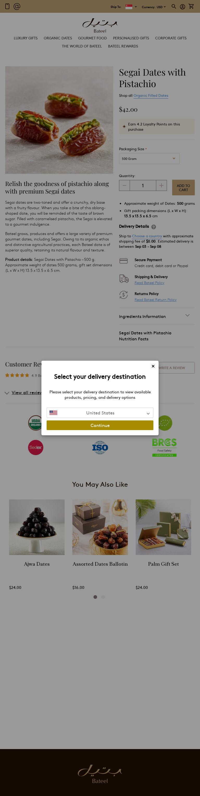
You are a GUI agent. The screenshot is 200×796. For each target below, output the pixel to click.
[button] (100, 413)
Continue (100, 425)
